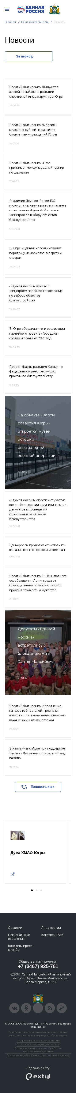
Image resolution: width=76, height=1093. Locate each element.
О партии (15, 928)
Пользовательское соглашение (38, 1040)
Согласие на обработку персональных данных (38, 1055)
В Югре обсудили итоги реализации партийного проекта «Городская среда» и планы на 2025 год (37, 333)
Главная (10, 21)
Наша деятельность (35, 21)
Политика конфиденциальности (38, 1044)
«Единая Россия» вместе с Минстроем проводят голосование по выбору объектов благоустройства (36, 293)
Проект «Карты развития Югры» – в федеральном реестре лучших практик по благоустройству (36, 371)
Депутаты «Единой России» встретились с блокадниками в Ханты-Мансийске (36, 645)
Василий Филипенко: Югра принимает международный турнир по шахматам (36, 167)
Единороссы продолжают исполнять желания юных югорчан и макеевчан (37, 547)
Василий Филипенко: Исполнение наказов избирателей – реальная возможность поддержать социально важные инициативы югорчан (37, 713)
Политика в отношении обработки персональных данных (38, 1049)
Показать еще (42, 787)
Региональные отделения (19, 937)
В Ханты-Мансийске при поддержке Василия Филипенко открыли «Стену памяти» (37, 753)
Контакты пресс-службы (20, 948)
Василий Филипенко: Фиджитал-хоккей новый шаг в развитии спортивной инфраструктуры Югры (36, 91)
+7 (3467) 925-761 (38, 966)
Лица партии (51, 928)
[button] (32, 890)
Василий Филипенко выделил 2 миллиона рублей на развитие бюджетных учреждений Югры (33, 129)
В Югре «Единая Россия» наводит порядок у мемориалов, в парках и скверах (35, 253)
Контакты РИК (52, 935)
